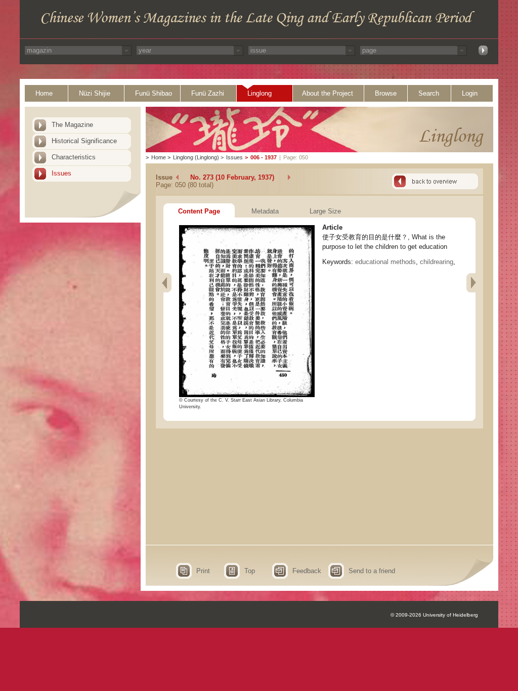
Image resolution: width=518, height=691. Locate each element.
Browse (386, 93)
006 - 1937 (263, 157)
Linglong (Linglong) (196, 157)
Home (44, 93)
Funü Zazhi (207, 93)
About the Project (327, 93)
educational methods (385, 262)
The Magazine (72, 124)
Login (470, 93)
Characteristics (74, 157)
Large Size (325, 211)
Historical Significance (84, 141)
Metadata (265, 211)
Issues (61, 173)
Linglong (259, 93)
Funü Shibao (153, 93)
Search (428, 93)
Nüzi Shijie (94, 93)
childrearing (436, 262)
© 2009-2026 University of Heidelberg (434, 615)
